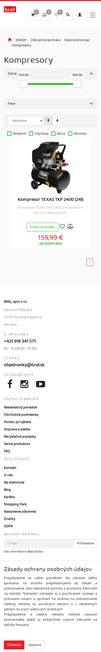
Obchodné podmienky (21, 415)
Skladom (19, 133)
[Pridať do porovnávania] (70, 227)
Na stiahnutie (14, 482)
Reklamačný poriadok (20, 407)
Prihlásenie (85, 543)
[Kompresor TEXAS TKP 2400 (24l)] (50, 167)
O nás (8, 475)
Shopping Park (15, 504)
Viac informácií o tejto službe (23, 551)
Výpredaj (41, 133)
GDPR (8, 526)
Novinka (80, 133)
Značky (9, 519)
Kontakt (10, 468)
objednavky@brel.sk (24, 365)
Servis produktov (17, 444)
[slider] (23, 84)
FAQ (7, 451)
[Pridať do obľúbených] (62, 227)
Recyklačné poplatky (20, 436)
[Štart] (9, 40)
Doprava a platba (17, 429)
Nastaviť (34, 645)
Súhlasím (14, 645)
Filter (12, 104)
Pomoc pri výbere (17, 422)
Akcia (61, 133)
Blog (7, 490)
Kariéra (9, 497)
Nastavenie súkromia (20, 511)
